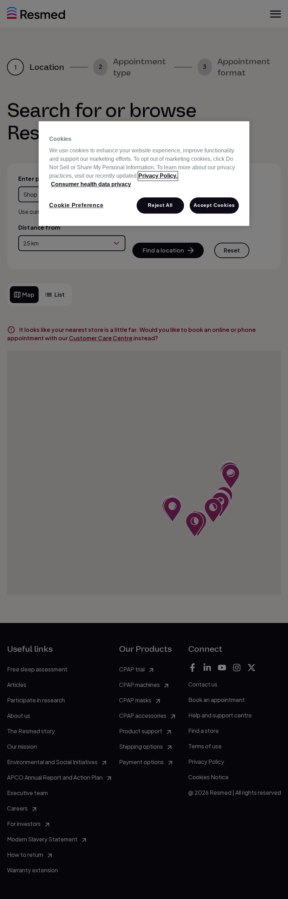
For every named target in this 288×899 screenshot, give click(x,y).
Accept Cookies (214, 205)
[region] (144, 173)
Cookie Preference (76, 206)
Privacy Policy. (157, 176)
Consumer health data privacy (91, 185)
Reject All (160, 205)
